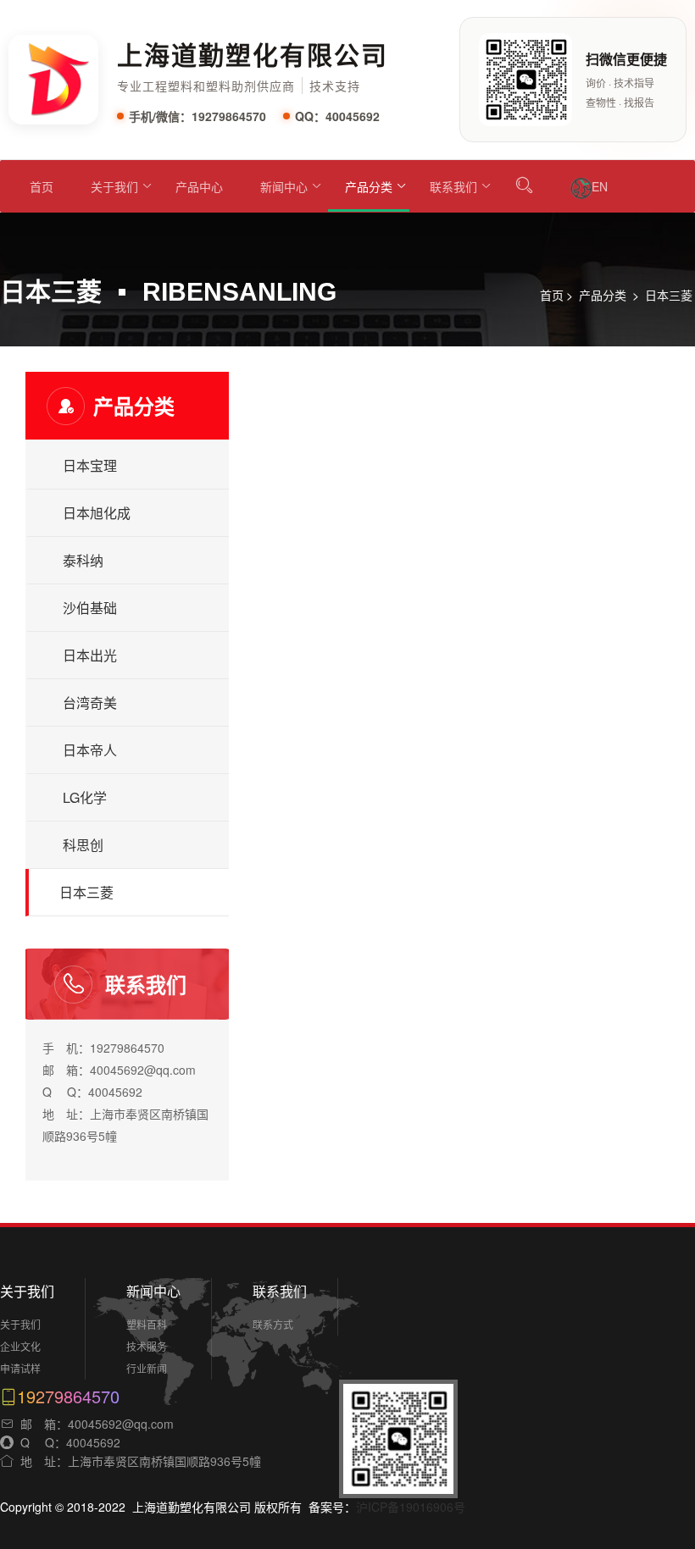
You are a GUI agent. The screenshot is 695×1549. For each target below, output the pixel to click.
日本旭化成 (97, 513)
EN (600, 186)
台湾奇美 (90, 702)
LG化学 (85, 797)
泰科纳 (83, 560)
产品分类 (368, 186)
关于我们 (114, 186)
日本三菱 (668, 294)
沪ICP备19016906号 (410, 1506)
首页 (41, 186)
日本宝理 (90, 465)
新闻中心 (284, 186)
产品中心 (199, 186)
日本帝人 (90, 750)
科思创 (83, 845)
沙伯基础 (90, 607)
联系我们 (453, 186)
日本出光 (90, 655)
